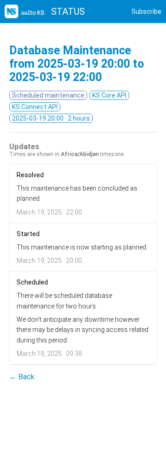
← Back (22, 376)
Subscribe (146, 11)
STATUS (68, 11)
